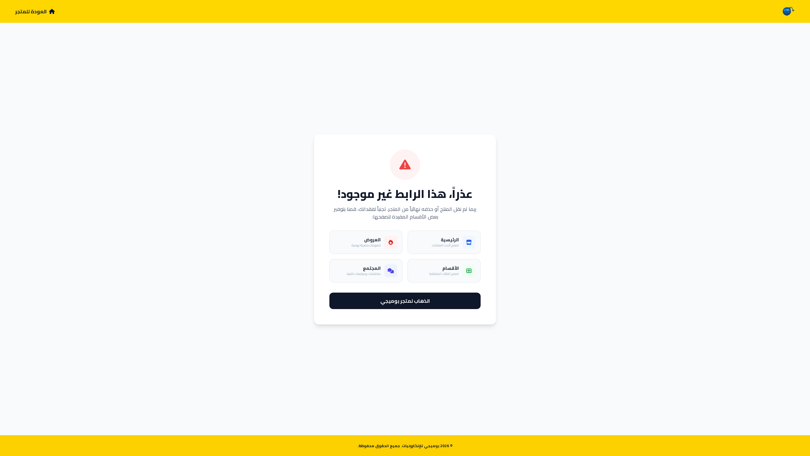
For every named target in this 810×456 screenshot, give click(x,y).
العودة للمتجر (31, 11)
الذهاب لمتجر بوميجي (405, 301)
